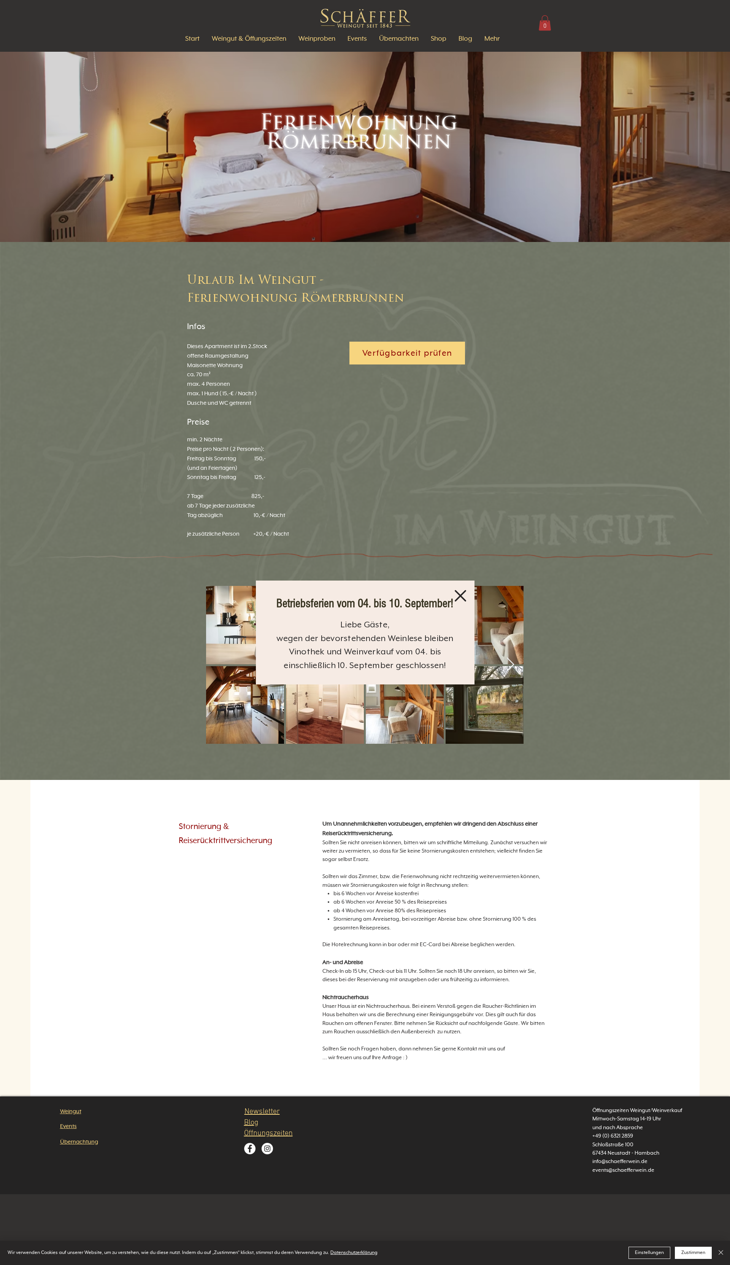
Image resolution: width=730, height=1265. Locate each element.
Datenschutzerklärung (354, 1252)
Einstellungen (649, 1252)
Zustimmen (693, 1252)
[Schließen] (720, 1253)
